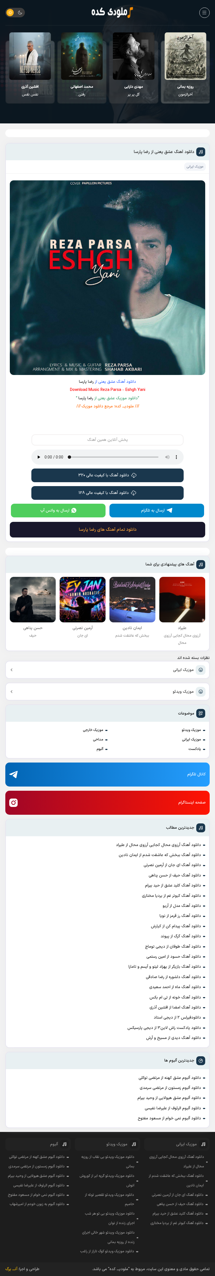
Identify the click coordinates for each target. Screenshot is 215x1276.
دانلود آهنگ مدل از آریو (182, 906)
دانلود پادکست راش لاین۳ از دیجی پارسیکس (164, 1028)
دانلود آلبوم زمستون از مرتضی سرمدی (170, 1088)
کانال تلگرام (196, 774)
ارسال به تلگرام (153, 510)
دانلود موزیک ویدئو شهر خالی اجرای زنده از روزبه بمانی (108, 1237)
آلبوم (100, 749)
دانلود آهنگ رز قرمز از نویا (180, 916)
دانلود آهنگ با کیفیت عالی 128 (104, 493)
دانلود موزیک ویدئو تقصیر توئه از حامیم (109, 1199)
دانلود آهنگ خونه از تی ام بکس (175, 997)
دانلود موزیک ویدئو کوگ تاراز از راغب (107, 1251)
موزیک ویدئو (183, 692)
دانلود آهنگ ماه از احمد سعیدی (175, 987)
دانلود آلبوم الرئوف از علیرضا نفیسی (173, 1108)
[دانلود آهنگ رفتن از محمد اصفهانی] (82, 56)
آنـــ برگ (11, 1269)
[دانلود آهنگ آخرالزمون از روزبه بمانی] (185, 56)
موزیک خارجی (93, 730)
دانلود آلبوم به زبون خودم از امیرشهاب (37, 1204)
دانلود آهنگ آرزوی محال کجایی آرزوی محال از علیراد (158, 845)
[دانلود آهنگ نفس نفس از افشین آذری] (30, 56)
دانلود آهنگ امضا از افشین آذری (175, 1007)
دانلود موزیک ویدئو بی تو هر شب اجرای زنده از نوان (110, 1218)
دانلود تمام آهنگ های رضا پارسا (108, 529)
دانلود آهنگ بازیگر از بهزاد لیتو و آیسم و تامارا (164, 967)
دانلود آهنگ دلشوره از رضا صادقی (173, 977)
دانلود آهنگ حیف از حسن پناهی (175, 875)
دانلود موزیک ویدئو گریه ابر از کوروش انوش (107, 1180)
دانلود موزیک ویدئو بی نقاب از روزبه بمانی (107, 1161)
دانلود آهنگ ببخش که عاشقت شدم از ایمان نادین (160, 855)
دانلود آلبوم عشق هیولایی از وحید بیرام (169, 1098)
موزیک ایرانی (183, 670)
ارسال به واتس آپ (54, 510)
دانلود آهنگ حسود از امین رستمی (173, 957)
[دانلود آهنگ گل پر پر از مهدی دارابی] (134, 56)
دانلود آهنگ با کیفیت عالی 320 (103, 475)
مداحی (98, 739)
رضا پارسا (86, 382)
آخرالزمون (185, 90)
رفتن (82, 90)
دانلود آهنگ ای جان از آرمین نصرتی (172, 865)
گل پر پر (133, 90)
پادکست (194, 749)
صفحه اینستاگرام (192, 803)
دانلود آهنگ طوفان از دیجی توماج (173, 947)
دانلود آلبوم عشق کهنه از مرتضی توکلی (170, 1078)
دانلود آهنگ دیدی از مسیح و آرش (173, 1038)
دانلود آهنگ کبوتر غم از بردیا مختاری (171, 896)
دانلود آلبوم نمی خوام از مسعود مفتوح (169, 1118)
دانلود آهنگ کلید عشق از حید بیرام (173, 885)
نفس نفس (30, 90)
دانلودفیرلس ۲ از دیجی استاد (177, 1018)
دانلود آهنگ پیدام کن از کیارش (176, 926)
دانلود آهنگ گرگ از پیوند (181, 936)
